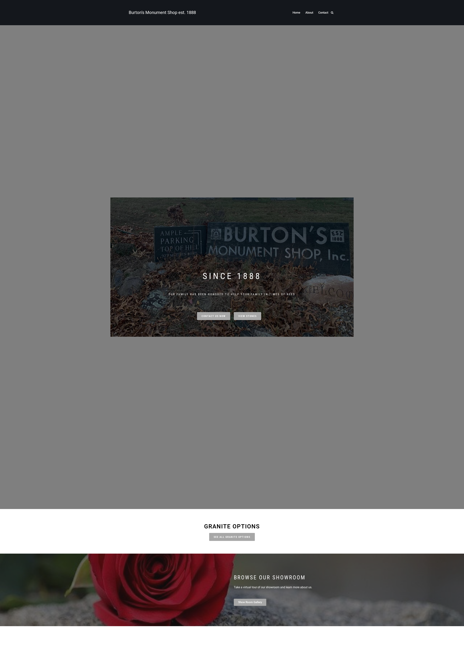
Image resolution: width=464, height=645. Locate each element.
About (309, 12)
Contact (323, 12)
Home (296, 12)
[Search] (332, 12)
